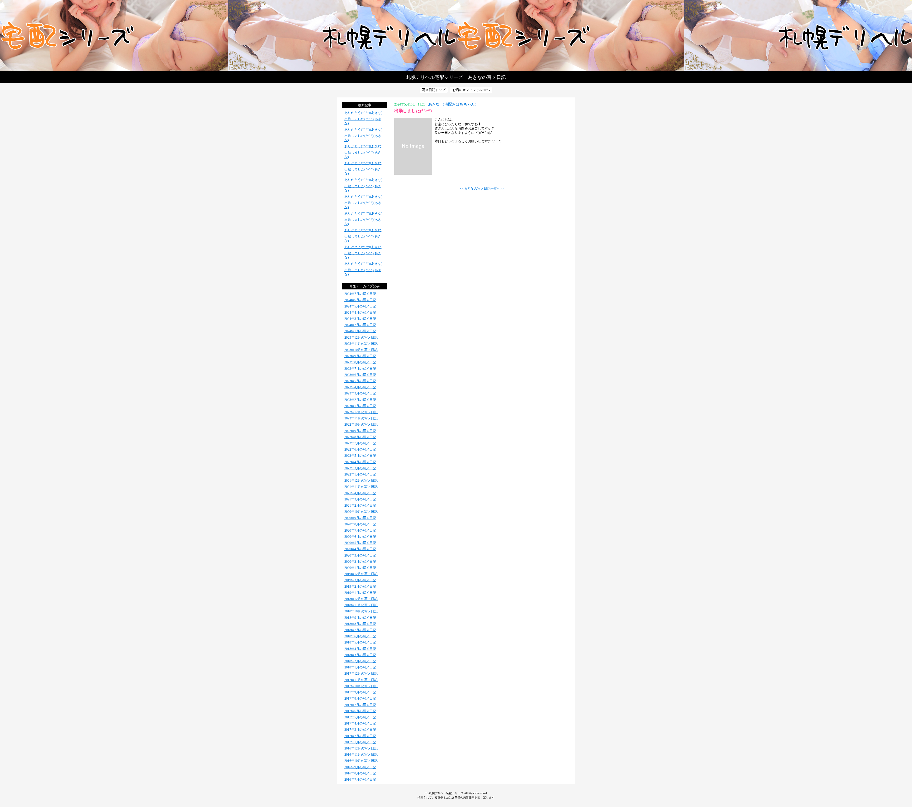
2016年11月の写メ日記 (361, 754)
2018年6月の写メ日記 (360, 636)
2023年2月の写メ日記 (360, 400)
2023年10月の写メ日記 (361, 350)
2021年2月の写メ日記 (360, 505)
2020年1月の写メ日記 (360, 568)
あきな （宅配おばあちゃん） (453, 104)
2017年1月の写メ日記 (360, 742)
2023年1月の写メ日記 (360, 406)
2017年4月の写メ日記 (360, 723)
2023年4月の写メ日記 (360, 387)
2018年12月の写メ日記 (361, 599)
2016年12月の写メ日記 (361, 748)
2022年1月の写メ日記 (360, 474)
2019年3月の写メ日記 (360, 580)
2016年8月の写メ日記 (360, 773)
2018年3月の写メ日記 (360, 655)
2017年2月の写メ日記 (360, 736)
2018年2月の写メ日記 (360, 661)
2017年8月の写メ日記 (360, 698)
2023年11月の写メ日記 (361, 344)
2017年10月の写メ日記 (361, 686)
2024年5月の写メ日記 (360, 306)
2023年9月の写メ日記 (360, 356)
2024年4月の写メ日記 (360, 312)
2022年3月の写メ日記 (360, 468)
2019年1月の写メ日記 (360, 593)
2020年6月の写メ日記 (360, 536)
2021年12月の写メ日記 (361, 480)
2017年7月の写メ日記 (360, 705)
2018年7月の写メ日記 (360, 630)
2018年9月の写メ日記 (360, 618)
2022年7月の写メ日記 (360, 443)
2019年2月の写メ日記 (360, 586)
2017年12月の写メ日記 (361, 673)
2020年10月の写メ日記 (361, 512)
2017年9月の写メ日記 (360, 692)
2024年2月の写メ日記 (360, 325)
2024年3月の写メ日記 (360, 319)
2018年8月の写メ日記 (360, 624)
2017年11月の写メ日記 (361, 680)
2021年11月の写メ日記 (361, 487)
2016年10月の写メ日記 (361, 761)
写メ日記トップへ (456, 35)
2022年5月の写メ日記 (360, 455)
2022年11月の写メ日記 (361, 418)
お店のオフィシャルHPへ (471, 90)
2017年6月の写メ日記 (360, 711)
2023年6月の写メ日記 (360, 375)
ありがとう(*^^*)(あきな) (363, 113)
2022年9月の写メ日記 (360, 431)
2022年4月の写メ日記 (360, 462)
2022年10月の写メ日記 (361, 424)
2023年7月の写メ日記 (360, 368)
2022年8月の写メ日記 (360, 437)
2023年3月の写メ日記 (360, 393)
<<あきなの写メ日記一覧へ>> (482, 188)
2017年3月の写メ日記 (360, 729)
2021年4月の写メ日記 (360, 493)
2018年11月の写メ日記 (361, 605)
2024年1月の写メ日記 (360, 331)
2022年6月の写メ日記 (360, 449)
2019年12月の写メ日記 (361, 574)
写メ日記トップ (433, 90)
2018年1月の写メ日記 (360, 667)
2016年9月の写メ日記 (360, 767)
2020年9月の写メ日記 (360, 518)
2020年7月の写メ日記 (360, 530)
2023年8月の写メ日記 (360, 362)
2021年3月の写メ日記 (360, 499)
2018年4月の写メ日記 (360, 649)
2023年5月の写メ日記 (360, 381)
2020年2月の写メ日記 (360, 561)
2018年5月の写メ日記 (360, 642)
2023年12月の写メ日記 (361, 337)
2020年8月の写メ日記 (360, 524)
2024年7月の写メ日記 (360, 294)
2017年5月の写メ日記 (360, 717)
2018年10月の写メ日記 (361, 611)
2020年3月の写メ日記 (360, 555)
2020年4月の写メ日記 (360, 549)
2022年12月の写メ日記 (361, 412)
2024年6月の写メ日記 (360, 300)
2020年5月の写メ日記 (360, 543)
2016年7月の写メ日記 (360, 779)
